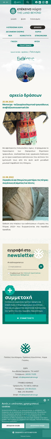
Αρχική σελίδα (15, 52)
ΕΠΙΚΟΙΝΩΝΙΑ (41, 35)
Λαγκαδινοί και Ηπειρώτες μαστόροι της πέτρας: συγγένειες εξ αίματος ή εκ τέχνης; (25, 181)
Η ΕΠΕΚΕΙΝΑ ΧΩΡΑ (14, 27)
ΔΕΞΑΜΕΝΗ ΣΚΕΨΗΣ (15, 31)
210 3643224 (30, 388)
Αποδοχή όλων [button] (13, 426)
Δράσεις (25, 52)
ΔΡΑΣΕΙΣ (37, 27)
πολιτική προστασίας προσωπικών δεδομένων (25, 274)
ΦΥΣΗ (37, 41)
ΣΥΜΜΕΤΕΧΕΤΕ (27, 318)
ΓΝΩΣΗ (14, 41)
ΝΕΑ (10, 35)
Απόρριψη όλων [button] (37, 426)
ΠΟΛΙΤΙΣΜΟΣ (25, 45)
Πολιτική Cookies (25, 436)
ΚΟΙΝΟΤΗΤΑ (25, 35)
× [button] (48, 400)
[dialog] (25, 418)
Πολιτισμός (35, 51)
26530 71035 (30, 374)
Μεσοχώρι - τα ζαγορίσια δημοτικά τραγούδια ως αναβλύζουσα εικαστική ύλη (25, 106)
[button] (25, 432)
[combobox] (45, 400)
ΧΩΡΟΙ (38, 31)
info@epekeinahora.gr (28, 377)
